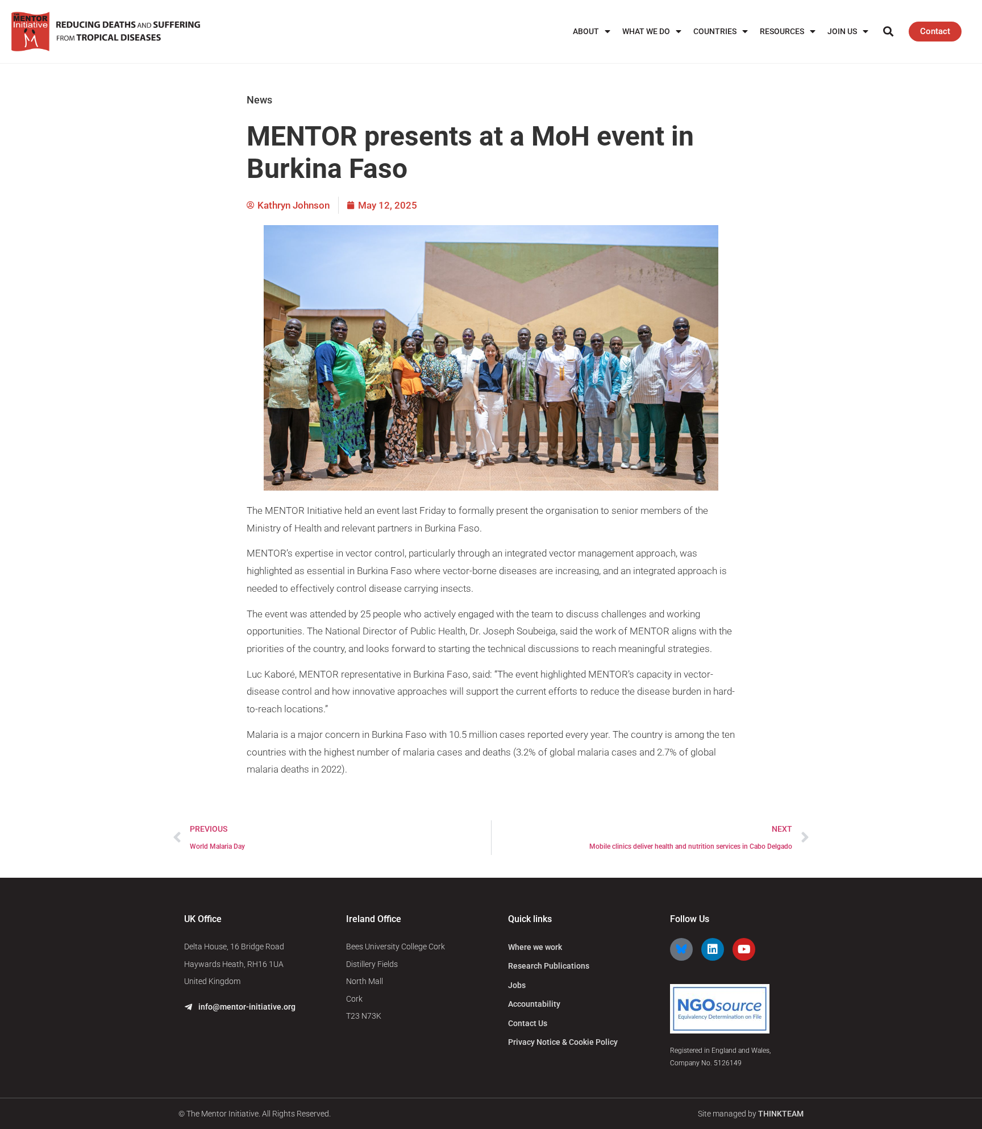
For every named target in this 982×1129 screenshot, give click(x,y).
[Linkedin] (712, 949)
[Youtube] (744, 949)
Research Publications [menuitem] (548, 965)
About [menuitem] (586, 31)
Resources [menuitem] (782, 31)
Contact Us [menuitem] (527, 1023)
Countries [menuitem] (715, 31)
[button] (888, 31)
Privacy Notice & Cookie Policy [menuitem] (563, 1042)
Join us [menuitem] (842, 31)
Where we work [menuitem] (535, 947)
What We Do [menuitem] (646, 31)
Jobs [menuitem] (517, 985)
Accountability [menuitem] (534, 1003)
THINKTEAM (781, 1113)
